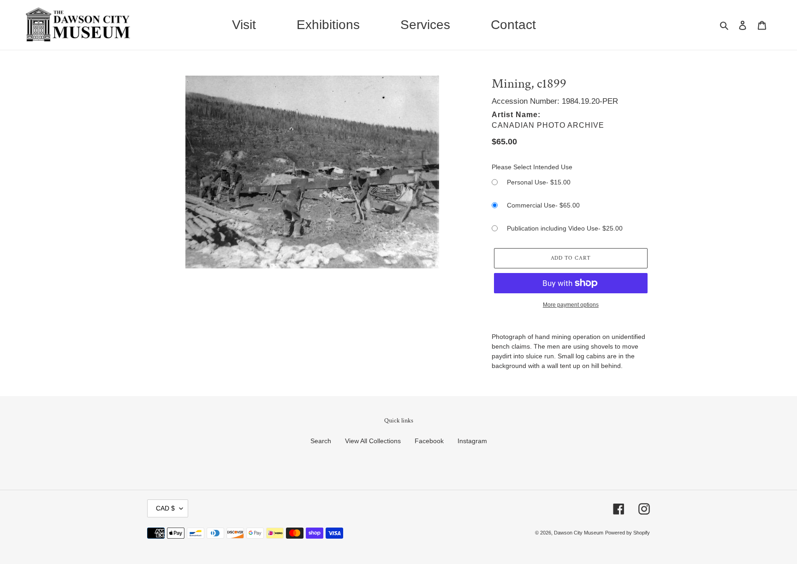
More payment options (571, 305)
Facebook (429, 441)
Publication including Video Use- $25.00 (565, 228)
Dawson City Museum (578, 532)
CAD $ (165, 508)
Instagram (472, 441)
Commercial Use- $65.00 (543, 205)
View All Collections (373, 441)
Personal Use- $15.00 (539, 182)
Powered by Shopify (627, 532)
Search (320, 441)
